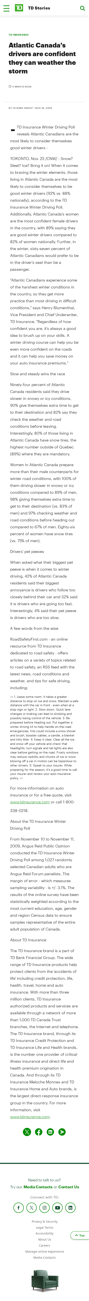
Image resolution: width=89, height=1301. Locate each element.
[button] (6, 8)
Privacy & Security (44, 1221)
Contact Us (68, 1186)
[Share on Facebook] (38, 1132)
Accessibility (44, 1233)
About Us (44, 1239)
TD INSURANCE (19, 34)
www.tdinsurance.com (30, 801)
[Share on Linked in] (50, 1132)
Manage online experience (44, 1251)
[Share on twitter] (27, 1132)
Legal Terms (44, 1227)
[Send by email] (62, 1132)
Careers (44, 1245)
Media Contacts (38, 1186)
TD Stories (39, 7)
